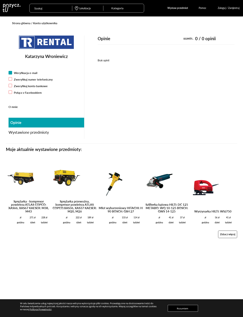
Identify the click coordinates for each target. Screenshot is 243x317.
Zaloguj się (106, 264)
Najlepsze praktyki (156, 274)
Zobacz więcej (227, 234)
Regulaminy (199, 269)
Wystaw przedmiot (177, 7)
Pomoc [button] (203, 7)
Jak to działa (153, 264)
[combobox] (120, 8)
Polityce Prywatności (40, 309)
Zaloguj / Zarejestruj (228, 7)
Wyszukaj (139, 8)
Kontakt (198, 279)
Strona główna (21, 23)
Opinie (15, 122)
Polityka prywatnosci (204, 274)
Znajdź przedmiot (63, 264)
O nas (196, 264)
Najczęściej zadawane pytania (162, 269)
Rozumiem (182, 308)
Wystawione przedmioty (29, 132)
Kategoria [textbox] (117, 8)
